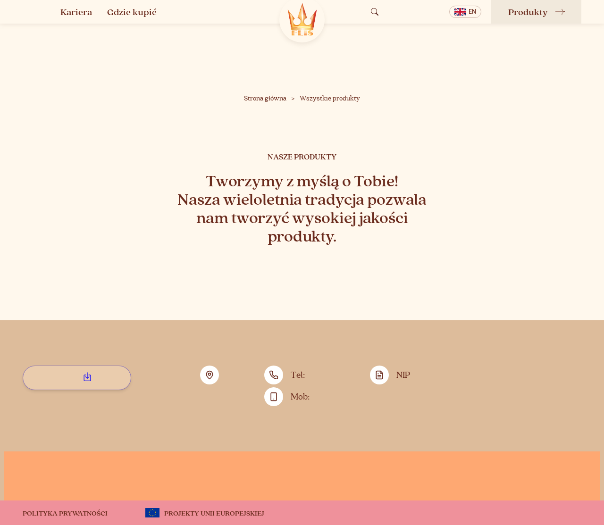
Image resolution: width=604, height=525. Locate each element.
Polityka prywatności (65, 512)
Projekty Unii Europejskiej (214, 512)
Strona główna (265, 98)
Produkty (528, 11)
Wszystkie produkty (330, 98)
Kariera (76, 11)
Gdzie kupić (132, 11)
